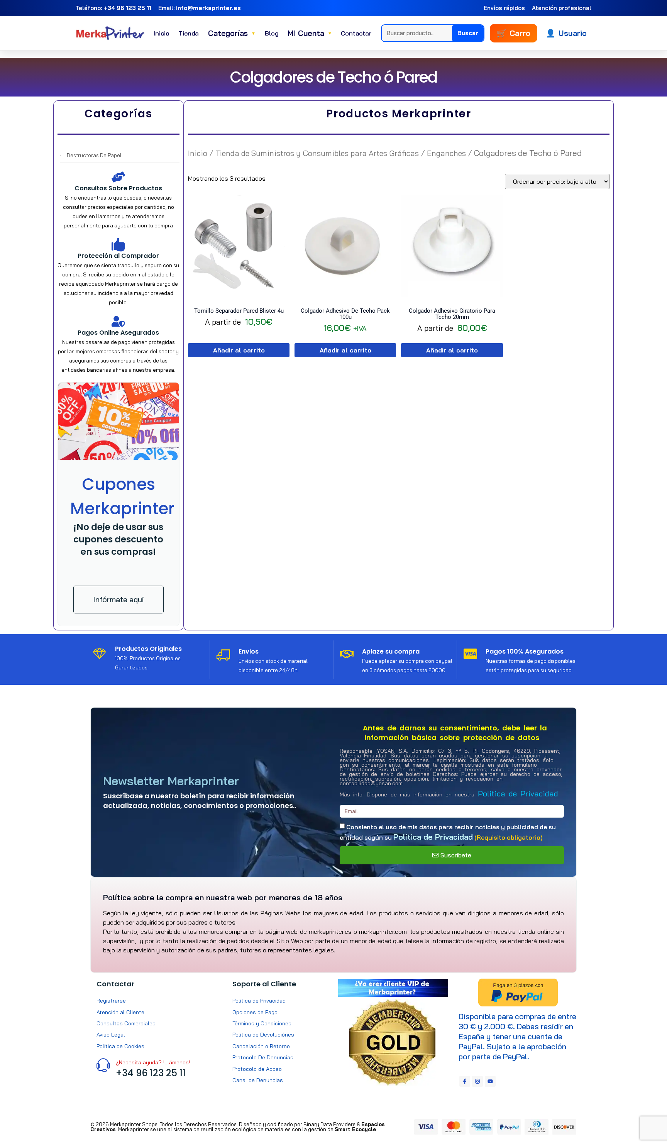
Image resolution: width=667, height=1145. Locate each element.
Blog (271, 33)
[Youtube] (490, 1081)
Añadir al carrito (239, 350)
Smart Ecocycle (355, 1129)
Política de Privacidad (518, 793)
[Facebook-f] (464, 1081)
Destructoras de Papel (94, 155)
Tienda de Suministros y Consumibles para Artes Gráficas (317, 153)
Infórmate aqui (118, 599)
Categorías (232, 33)
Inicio (161, 33)
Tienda (188, 33)
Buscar (467, 33)
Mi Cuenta (310, 33)
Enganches (446, 153)
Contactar (356, 33)
